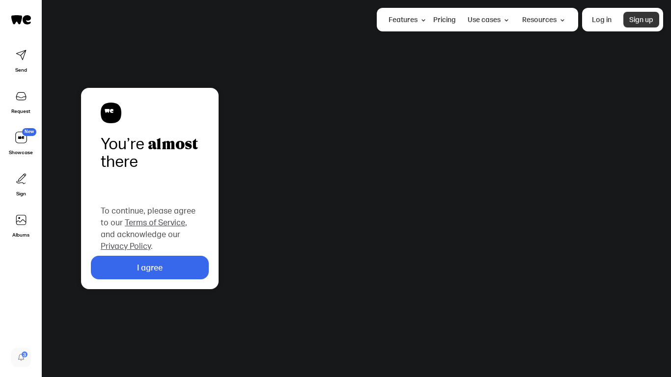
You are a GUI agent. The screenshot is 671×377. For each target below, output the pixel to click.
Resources (539, 19)
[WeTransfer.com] (21, 20)
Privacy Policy (126, 246)
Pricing (444, 19)
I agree (150, 267)
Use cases (484, 19)
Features (403, 19)
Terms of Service (155, 222)
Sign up (641, 19)
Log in (602, 19)
